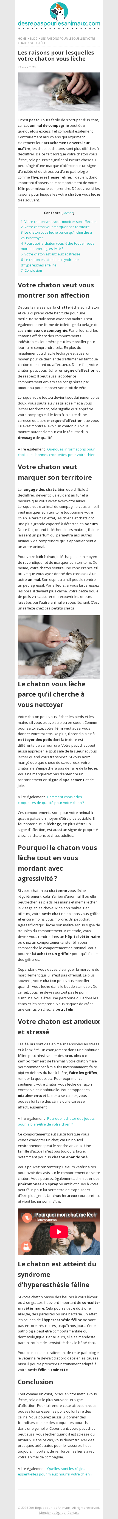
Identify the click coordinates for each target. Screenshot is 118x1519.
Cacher (68, 213)
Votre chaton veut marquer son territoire (55, 227)
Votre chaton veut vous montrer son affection (59, 221)
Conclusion (31, 270)
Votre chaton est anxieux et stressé (50, 254)
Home (22, 39)
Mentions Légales (52, 1512)
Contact (73, 1512)
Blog (34, 39)
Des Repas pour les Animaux (50, 1507)
